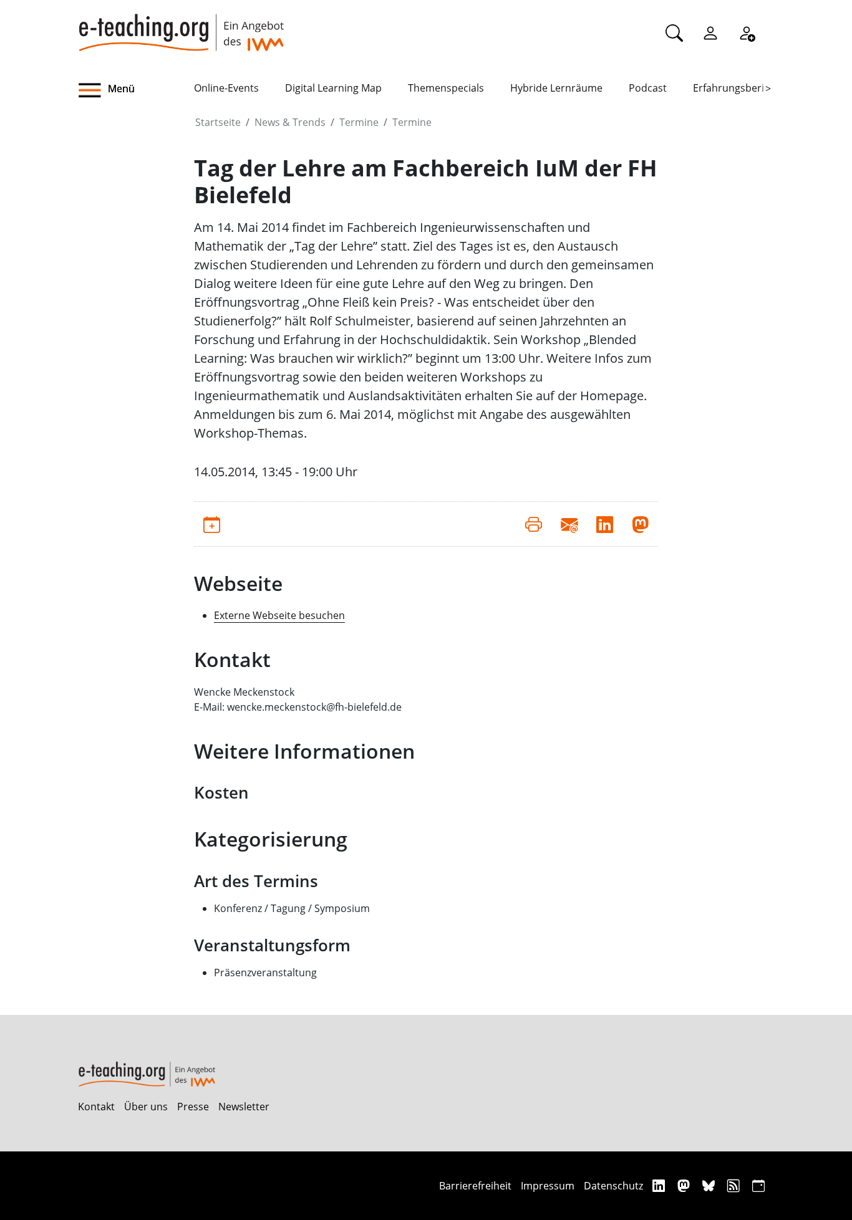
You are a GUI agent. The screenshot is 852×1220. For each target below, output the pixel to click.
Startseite (218, 122)
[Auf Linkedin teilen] (604, 524)
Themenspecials (446, 88)
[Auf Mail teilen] (569, 524)
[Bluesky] (710, 1185)
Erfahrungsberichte (739, 88)
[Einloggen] (710, 32)
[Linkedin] (660, 1185)
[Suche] (674, 32)
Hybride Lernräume (556, 88)
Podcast (648, 88)
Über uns (146, 1106)
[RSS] (735, 1185)
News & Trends (290, 122)
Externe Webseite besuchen (279, 615)
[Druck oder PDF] (533, 524)
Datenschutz (613, 1186)
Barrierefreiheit (475, 1186)
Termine (359, 122)
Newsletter (243, 1106)
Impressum (547, 1186)
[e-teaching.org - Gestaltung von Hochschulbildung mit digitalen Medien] (181, 25)
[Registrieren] (746, 32)
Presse (193, 1106)
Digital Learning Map (333, 88)
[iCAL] (758, 1185)
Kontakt (96, 1106)
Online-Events (226, 88)
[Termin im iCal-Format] (212, 524)
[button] (136, 90)
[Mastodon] (685, 1185)
